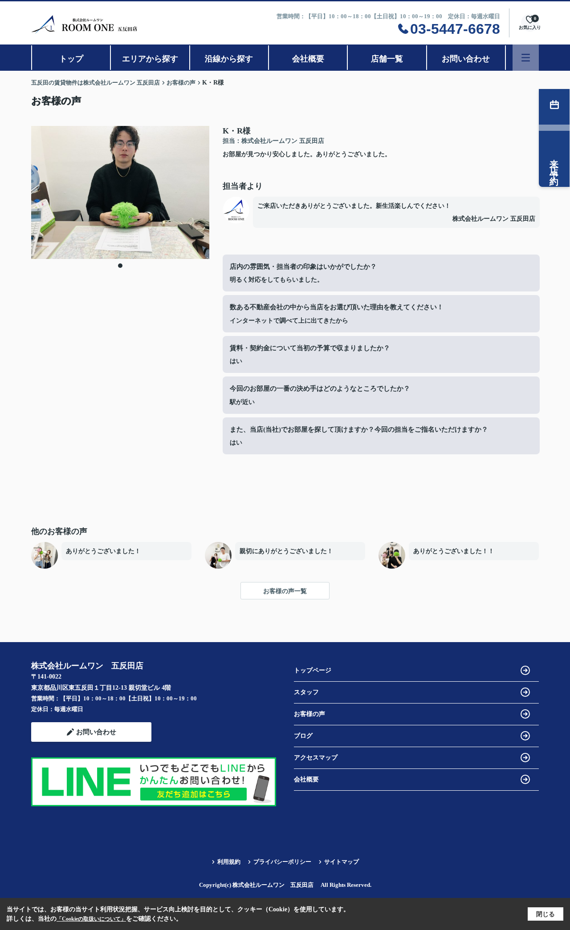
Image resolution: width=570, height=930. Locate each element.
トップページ (312, 670)
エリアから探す (150, 58)
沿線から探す (229, 58)
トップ (71, 58)
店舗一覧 (387, 58)
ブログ (303, 735)
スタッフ (306, 692)
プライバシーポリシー (282, 861)
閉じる (545, 914)
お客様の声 (309, 714)
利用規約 (228, 861)
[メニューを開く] (525, 57)
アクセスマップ (316, 757)
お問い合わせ (466, 58)
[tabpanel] (120, 192)
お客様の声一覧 (285, 591)
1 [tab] (120, 265)
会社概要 (308, 58)
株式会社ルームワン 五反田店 (493, 218)
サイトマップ (341, 861)
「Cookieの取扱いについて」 (91, 919)
